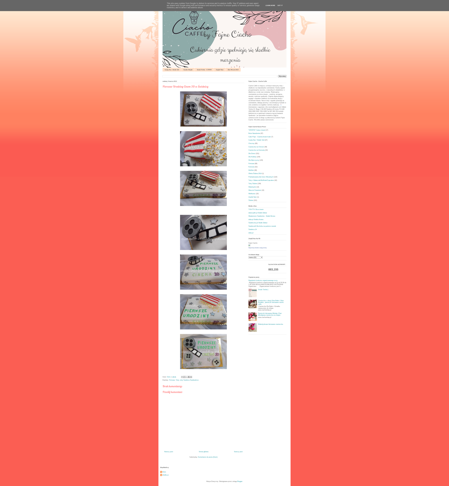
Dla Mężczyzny (253, 160)
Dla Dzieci (251, 153)
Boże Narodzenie (254, 133)
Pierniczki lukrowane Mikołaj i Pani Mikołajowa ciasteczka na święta (270, 314)
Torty (177, 380)
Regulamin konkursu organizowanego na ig (262, 280)
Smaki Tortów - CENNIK (204, 70)
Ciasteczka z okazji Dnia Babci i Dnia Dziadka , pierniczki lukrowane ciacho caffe (271, 302)
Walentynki (252, 187)
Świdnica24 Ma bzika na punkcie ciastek (262, 226)
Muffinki (251, 170)
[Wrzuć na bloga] (184, 377)
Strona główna (203, 452)
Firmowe (172, 380)
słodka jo (166, 475)
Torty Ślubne (252, 183)
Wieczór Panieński (254, 190)
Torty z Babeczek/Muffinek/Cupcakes (261, 180)
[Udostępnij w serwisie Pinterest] (191, 377)
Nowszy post (168, 452)
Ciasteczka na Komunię (256, 150)
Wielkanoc (251, 193)
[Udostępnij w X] (186, 377)
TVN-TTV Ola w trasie (255, 209)
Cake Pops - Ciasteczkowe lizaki (259, 137)
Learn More (270, 5)
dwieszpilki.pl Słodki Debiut (257, 213)
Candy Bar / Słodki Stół (172, 70)
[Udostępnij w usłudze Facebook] (189, 377)
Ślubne (250, 200)
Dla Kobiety (252, 157)
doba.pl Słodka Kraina (255, 219)
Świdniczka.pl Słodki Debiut (257, 223)
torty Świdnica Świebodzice (189, 380)
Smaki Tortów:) (263, 289)
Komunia (251, 167)
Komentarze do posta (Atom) (207, 457)
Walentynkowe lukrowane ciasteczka (270, 324)
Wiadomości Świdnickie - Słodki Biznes (261, 216)
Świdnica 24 (252, 229)
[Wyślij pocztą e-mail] (182, 377)
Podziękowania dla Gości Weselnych (260, 177)
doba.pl (250, 233)
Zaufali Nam (219, 70)
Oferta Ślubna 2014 (255, 173)
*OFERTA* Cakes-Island (256, 130)
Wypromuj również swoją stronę (257, 247)
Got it (280, 5)
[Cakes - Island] (249, 245)
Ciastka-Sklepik (187, 70)
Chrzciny (251, 143)
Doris (164, 472)
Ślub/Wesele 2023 (233, 70)
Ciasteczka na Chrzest (256, 147)
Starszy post (238, 452)
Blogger (239, 481)
